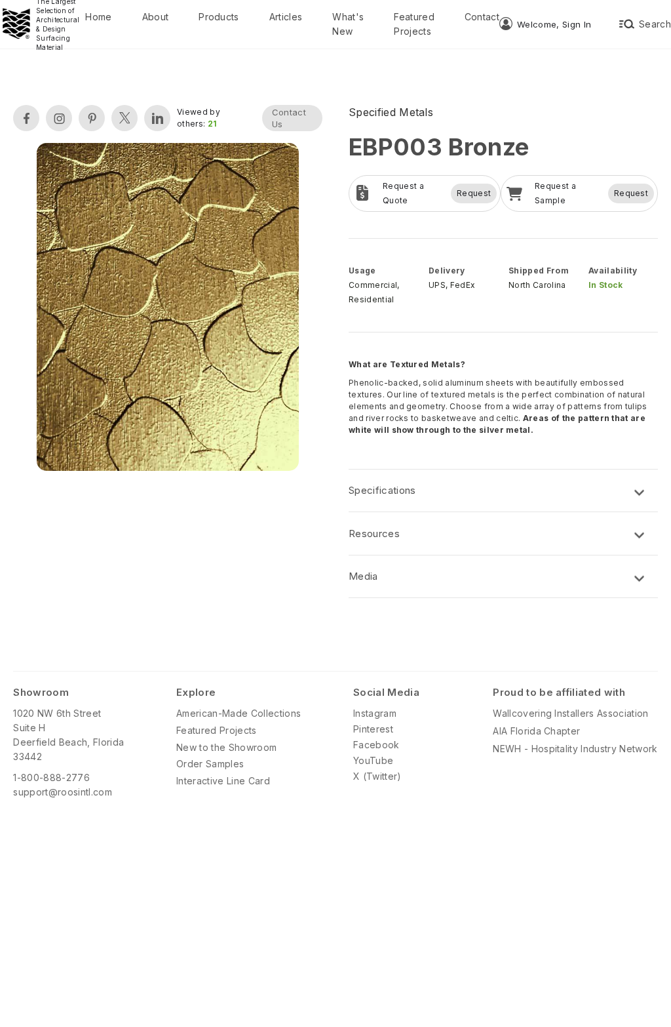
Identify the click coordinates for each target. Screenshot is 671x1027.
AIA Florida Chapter (536, 730)
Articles (286, 16)
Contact (482, 16)
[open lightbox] (168, 308)
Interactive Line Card (223, 780)
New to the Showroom (226, 747)
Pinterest (373, 729)
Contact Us (289, 118)
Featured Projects (414, 24)
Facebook (376, 744)
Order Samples (210, 763)
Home (98, 16)
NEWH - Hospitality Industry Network (575, 748)
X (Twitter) (377, 776)
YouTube (373, 760)
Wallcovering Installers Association (570, 713)
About (155, 16)
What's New (348, 24)
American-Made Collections (238, 713)
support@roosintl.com (62, 791)
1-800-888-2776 (51, 777)
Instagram (374, 713)
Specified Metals (391, 112)
